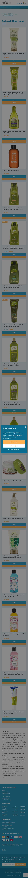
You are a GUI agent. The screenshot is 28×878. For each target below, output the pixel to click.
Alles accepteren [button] (14, 442)
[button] (14, 449)
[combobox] (25, 427)
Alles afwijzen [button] (14, 445)
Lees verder (11, 438)
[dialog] (14, 439)
